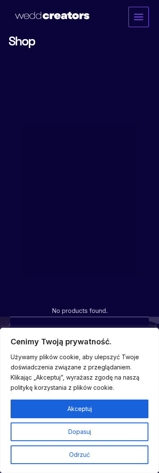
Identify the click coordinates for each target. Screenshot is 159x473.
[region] (79, 400)
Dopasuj (79, 431)
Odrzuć (79, 454)
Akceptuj (79, 408)
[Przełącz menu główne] (138, 17)
